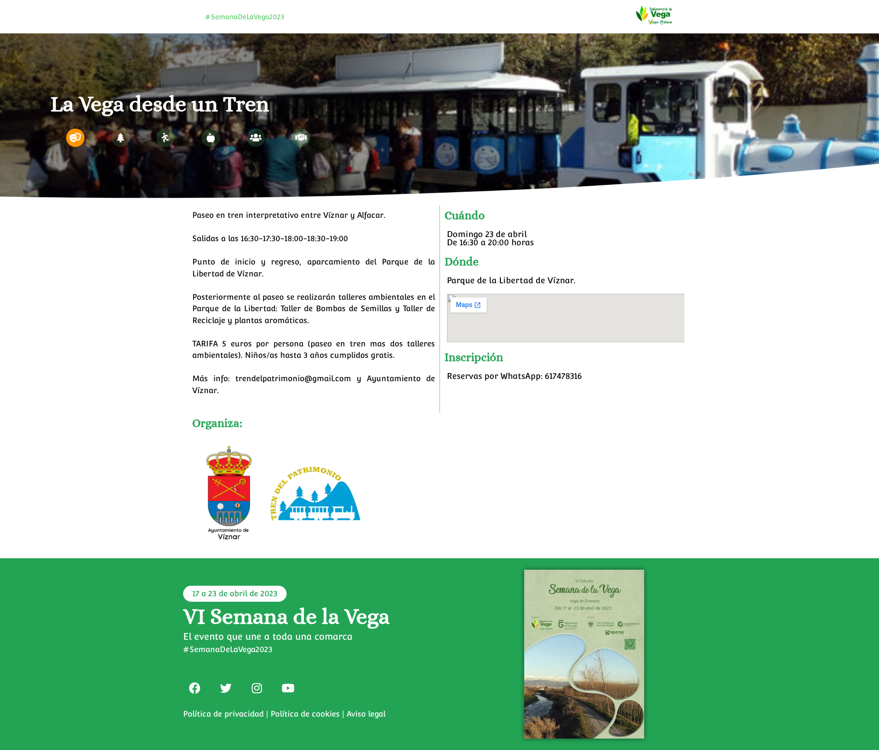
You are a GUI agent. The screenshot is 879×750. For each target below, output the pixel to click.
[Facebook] (194, 687)
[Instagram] (256, 687)
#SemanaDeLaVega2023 (244, 17)
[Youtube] (288, 687)
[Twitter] (225, 687)
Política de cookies (305, 713)
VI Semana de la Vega (286, 616)
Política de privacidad (223, 713)
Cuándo (465, 215)
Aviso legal (366, 713)
